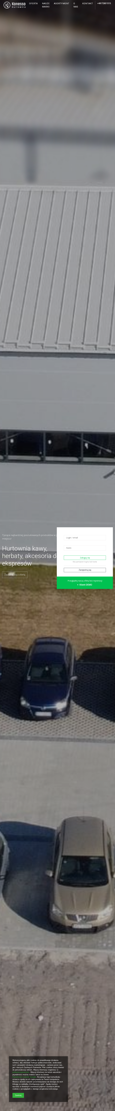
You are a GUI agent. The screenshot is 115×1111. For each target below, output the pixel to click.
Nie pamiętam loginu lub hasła (85, 562)
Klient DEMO (85, 584)
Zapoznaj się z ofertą (14, 574)
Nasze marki (46, 5)
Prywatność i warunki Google (24, 1077)
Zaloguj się (85, 557)
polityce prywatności (20, 1072)
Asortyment (61, 3)
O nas (75, 5)
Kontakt (87, 3)
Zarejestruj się (85, 570)
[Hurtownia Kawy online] (14, 5)
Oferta (33, 3)
